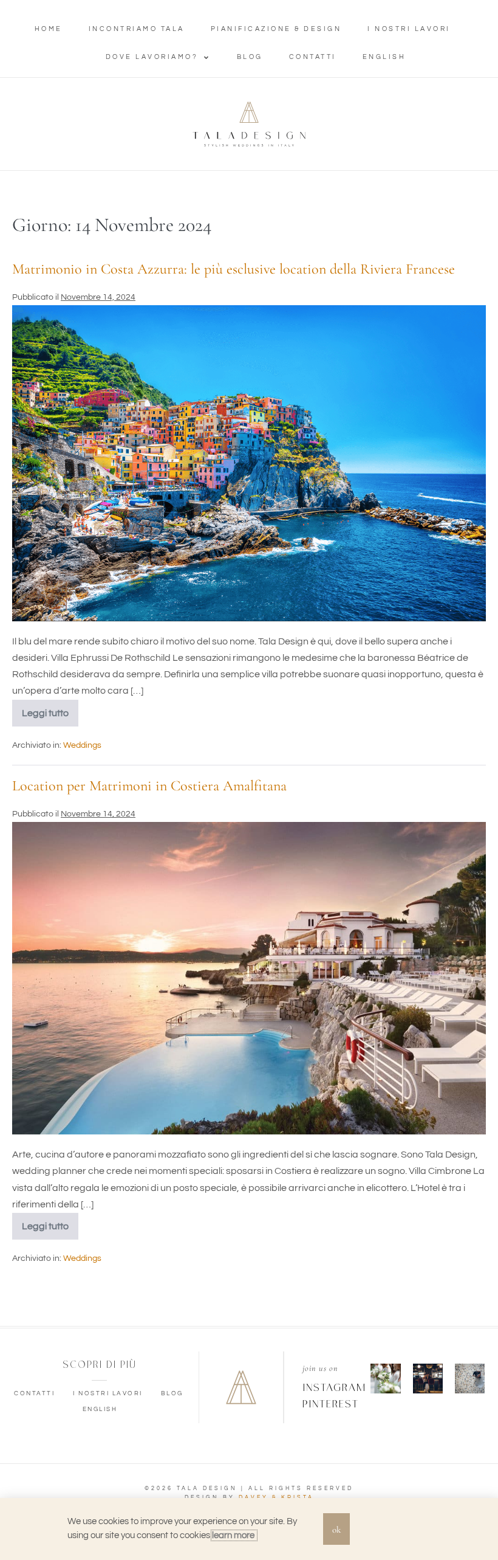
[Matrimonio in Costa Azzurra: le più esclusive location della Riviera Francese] (249, 463)
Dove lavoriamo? (152, 56)
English (384, 56)
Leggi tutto (50, 709)
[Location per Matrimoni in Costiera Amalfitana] (249, 978)
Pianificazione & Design (276, 29)
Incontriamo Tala (137, 29)
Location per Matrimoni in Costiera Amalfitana (149, 786)
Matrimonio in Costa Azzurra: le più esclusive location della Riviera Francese (233, 269)
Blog (250, 56)
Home (49, 29)
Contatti (312, 56)
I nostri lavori (409, 29)
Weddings (82, 745)
